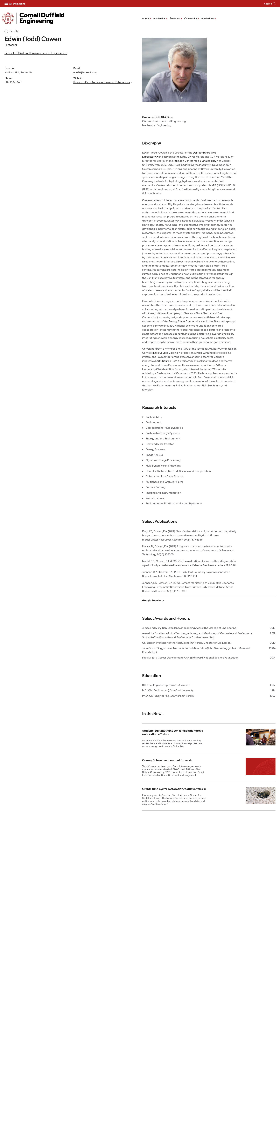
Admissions (208, 18)
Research (176, 18)
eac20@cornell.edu (85, 72)
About (146, 18)
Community (191, 18)
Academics (160, 18)
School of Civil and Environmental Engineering (36, 53)
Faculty (14, 31)
